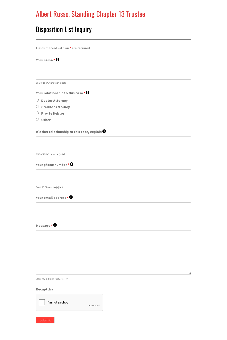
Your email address (54, 197)
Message (46, 225)
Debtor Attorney (54, 100)
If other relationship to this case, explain (71, 131)
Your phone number (54, 164)
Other (46, 119)
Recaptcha (44, 289)
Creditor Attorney (55, 107)
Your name (47, 60)
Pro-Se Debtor (52, 113)
